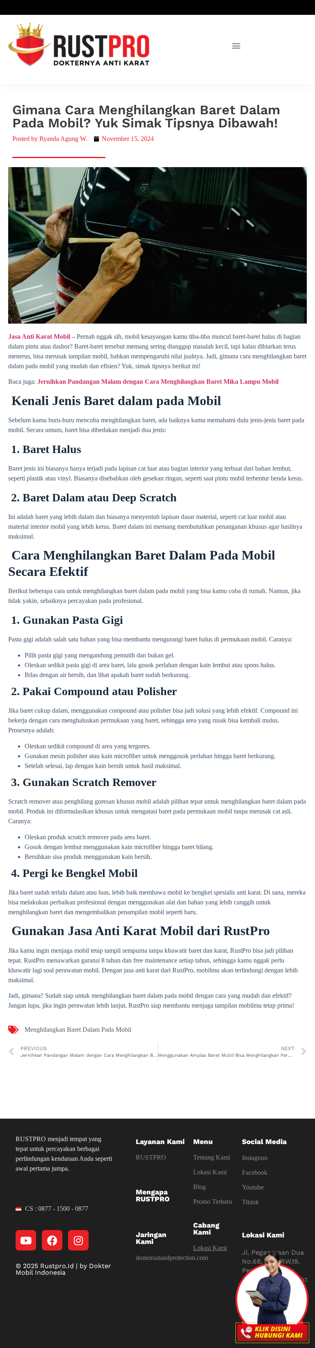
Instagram (254, 1157)
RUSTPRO (151, 1157)
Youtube (253, 1187)
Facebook (254, 1172)
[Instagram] (78, 1240)
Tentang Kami (211, 1157)
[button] (236, 45)
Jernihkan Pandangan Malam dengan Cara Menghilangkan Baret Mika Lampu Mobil (157, 381)
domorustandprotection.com (172, 1257)
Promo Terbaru (212, 1201)
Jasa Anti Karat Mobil (39, 336)
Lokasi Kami (210, 1172)
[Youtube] (26, 1240)
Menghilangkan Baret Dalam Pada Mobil (78, 1029)
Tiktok (250, 1201)
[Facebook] (52, 1240)
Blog (199, 1186)
